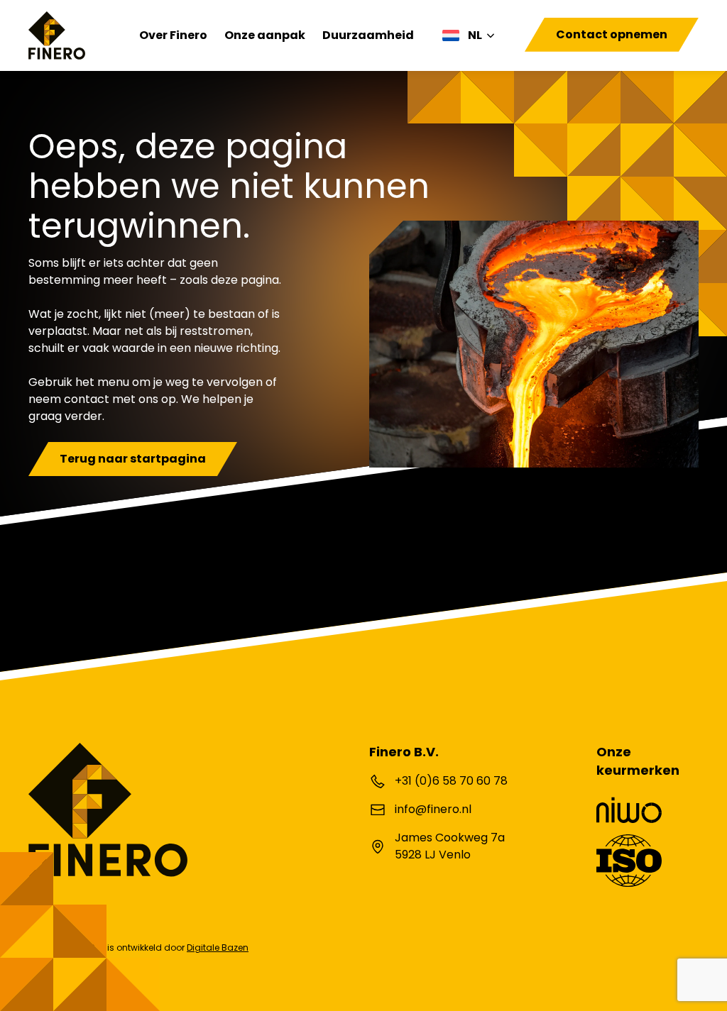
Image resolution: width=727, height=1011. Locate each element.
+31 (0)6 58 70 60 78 (451, 781)
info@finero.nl (433, 809)
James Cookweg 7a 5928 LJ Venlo (450, 846)
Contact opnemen (611, 34)
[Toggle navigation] (529, 52)
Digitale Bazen (217, 947)
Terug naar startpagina (133, 459)
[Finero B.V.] (56, 35)
